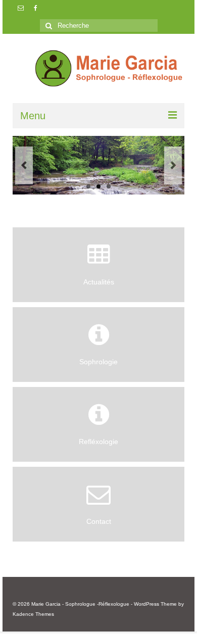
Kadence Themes (33, 614)
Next (173, 165)
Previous (24, 165)
